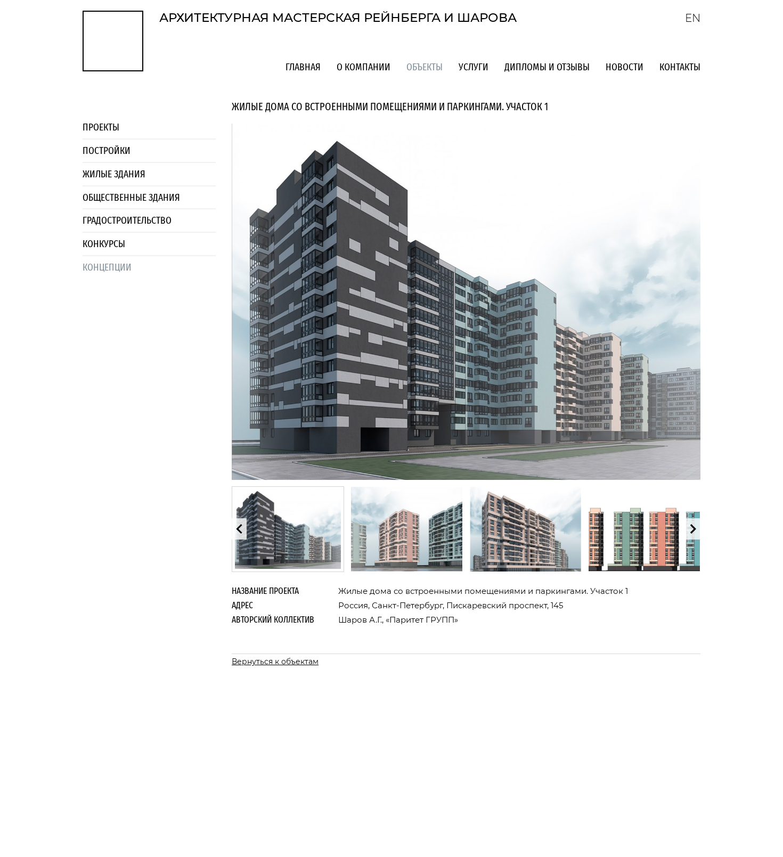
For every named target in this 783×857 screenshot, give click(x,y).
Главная (303, 67)
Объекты (424, 67)
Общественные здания (131, 197)
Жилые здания (114, 174)
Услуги (473, 67)
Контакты (679, 67)
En (692, 18)
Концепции (107, 267)
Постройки (106, 150)
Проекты (101, 127)
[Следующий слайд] (693, 529)
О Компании (363, 67)
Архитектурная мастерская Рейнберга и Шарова (338, 17)
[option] (288, 529)
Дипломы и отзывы (547, 67)
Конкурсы (104, 244)
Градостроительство (127, 220)
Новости (624, 67)
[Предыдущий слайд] (239, 529)
